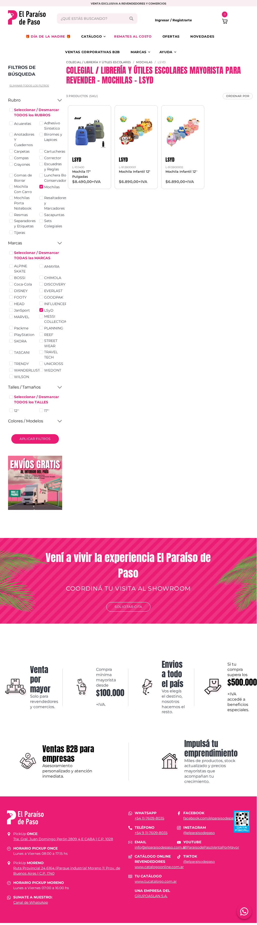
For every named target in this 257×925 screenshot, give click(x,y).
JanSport (22, 310)
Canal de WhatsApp (30, 902)
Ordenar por (237, 96)
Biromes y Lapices (53, 137)
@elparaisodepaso (199, 832)
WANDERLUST (27, 370)
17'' (46, 410)
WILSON (21, 377)
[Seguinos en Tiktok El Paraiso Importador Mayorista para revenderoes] (179, 856)
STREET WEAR (50, 343)
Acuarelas (22, 123)
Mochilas (52, 187)
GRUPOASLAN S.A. (151, 896)
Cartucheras (54, 151)
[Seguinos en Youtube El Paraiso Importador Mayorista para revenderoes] (179, 842)
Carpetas (22, 151)
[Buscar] (131, 18)
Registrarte (182, 20)
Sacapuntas (54, 215)
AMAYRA (51, 266)
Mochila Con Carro (23, 189)
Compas (21, 158)
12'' (16, 410)
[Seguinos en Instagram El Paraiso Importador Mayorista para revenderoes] (179, 827)
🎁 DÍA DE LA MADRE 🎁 (48, 36)
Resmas (21, 215)
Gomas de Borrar (23, 178)
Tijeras (19, 232)
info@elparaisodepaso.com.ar (160, 847)
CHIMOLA (52, 277)
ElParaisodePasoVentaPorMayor (211, 847)
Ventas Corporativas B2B (92, 52)
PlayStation (24, 334)
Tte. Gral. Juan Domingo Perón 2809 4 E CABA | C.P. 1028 (63, 839)
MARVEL (21, 317)
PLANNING (53, 328)
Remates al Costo (132, 36)
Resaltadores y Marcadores (55, 203)
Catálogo (91, 36)
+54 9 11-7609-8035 (151, 832)
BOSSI (19, 277)
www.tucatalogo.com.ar (156, 881)
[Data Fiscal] (242, 821)
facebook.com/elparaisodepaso (210, 818)
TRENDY (21, 363)
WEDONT (52, 370)
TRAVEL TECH (51, 354)
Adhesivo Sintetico (52, 126)
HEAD (19, 304)
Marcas (138, 52)
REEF (48, 334)
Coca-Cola (23, 284)
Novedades (202, 36)
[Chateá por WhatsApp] (244, 911)
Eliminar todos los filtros (29, 85)
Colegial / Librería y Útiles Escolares (98, 62)
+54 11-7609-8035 (149, 818)
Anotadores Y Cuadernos (24, 139)
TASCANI (22, 352)
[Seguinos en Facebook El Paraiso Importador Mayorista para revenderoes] (179, 813)
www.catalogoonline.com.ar (159, 867)
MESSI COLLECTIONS (56, 319)
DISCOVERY (54, 284)
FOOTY (20, 297)
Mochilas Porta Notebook (22, 203)
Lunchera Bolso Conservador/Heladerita (64, 178)
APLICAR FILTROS (35, 439)
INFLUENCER (55, 304)
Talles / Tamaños (24, 387)
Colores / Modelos (25, 421)
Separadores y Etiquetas (25, 223)
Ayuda (166, 52)
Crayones (22, 164)
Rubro (14, 100)
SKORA (20, 341)
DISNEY (21, 291)
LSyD (48, 310)
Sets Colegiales (53, 223)
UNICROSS (53, 363)
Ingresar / (164, 20)
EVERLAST (53, 291)
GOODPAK (53, 297)
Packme (21, 328)
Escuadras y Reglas (53, 166)
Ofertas (171, 36)
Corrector (52, 158)
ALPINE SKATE (20, 268)
